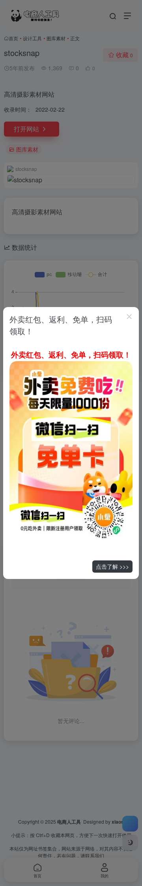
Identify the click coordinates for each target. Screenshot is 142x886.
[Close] (129, 316)
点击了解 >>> (112, 566)
